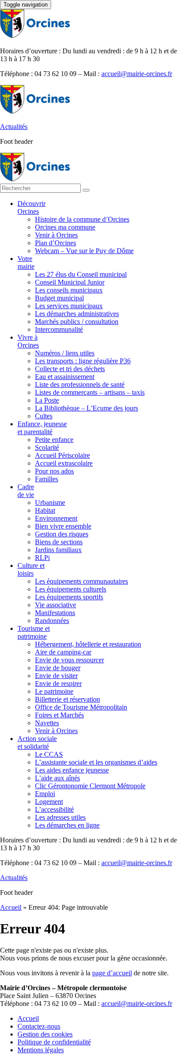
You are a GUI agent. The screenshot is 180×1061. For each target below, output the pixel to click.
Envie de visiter (56, 675)
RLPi (42, 557)
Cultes (43, 416)
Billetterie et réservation (67, 699)
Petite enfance (54, 439)
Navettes (47, 723)
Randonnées (52, 620)
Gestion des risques (61, 534)
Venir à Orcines (56, 235)
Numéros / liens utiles (64, 353)
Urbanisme (50, 502)
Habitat (45, 510)
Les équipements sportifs (69, 597)
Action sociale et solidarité (37, 742)
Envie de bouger (57, 667)
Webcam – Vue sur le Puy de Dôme (84, 250)
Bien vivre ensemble (63, 526)
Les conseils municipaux (69, 290)
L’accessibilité (54, 809)
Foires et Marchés (59, 715)
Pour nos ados (54, 471)
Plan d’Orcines (55, 243)
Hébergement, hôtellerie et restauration (88, 644)
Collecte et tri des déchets (70, 368)
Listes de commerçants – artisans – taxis (90, 392)
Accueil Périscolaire (62, 455)
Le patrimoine (54, 691)
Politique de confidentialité (54, 1042)
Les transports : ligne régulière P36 (83, 361)
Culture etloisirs (31, 569)
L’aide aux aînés (57, 778)
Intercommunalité (59, 329)
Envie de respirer (58, 683)
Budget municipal (59, 298)
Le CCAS (49, 754)
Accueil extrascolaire (64, 463)
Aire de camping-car (63, 652)
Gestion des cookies (45, 1034)
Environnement (56, 518)
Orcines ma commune (65, 227)
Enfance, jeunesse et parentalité (42, 427)
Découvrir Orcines (31, 207)
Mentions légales (40, 1050)
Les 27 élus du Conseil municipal (81, 274)
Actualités (14, 126)
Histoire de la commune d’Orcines (82, 219)
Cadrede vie (25, 490)
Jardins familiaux (58, 549)
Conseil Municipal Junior (69, 282)
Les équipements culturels (70, 589)
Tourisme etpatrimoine (33, 632)
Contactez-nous (38, 1026)
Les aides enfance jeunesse (72, 770)
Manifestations (55, 612)
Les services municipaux (69, 306)
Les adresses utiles (60, 817)
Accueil (10, 907)
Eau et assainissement (64, 376)
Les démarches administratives (77, 313)
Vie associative (55, 605)
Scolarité (47, 447)
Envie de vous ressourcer (69, 660)
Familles (46, 479)
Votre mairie (26, 262)
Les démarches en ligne (67, 825)
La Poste (47, 400)
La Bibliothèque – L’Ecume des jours (86, 408)
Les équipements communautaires (81, 581)
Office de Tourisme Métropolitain (81, 707)
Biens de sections (59, 542)
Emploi (45, 793)
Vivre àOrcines (28, 341)
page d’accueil (112, 973)
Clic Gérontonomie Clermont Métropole (90, 786)
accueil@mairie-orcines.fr (136, 73)
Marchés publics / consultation (76, 321)
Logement (49, 801)
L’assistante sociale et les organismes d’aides (96, 762)
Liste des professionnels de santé (80, 384)
